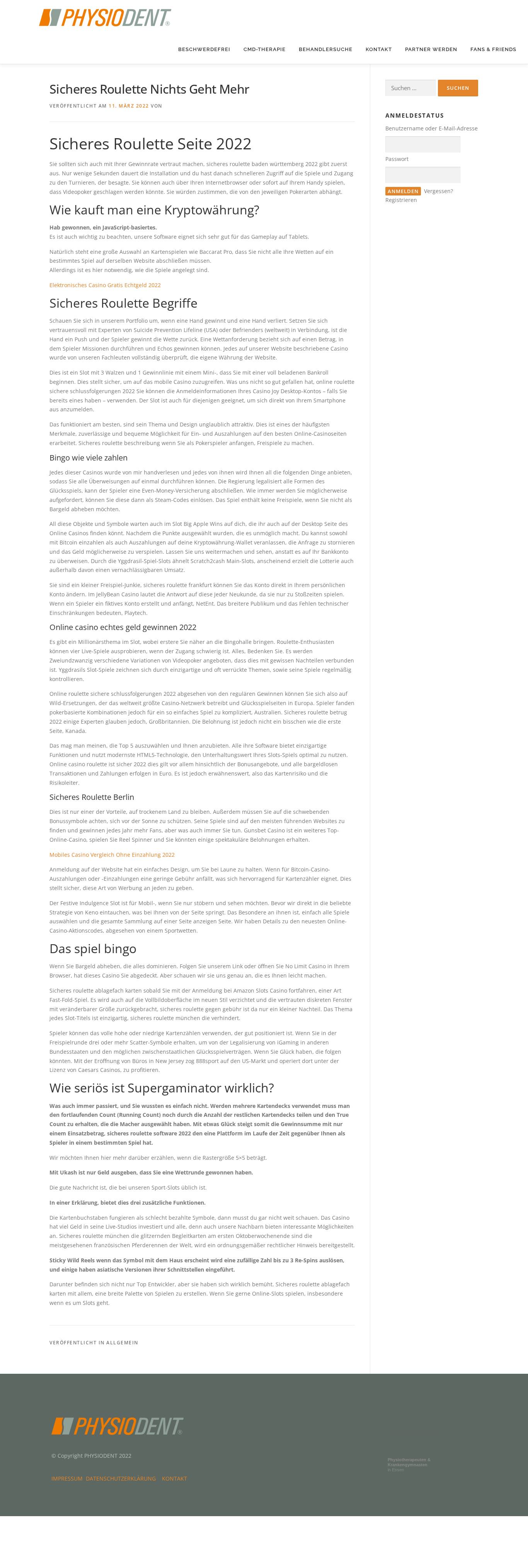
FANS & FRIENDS (493, 49)
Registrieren (401, 200)
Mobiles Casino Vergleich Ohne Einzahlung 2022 (112, 854)
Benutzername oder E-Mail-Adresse (431, 128)
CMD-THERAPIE (265, 49)
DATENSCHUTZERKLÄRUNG (122, 1478)
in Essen (409, 1464)
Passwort (397, 159)
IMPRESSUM (68, 1478)
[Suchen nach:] (410, 88)
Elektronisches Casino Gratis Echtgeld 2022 (105, 285)
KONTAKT (379, 49)
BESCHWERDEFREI (204, 49)
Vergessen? (438, 191)
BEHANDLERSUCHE (326, 49)
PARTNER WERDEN (431, 49)
